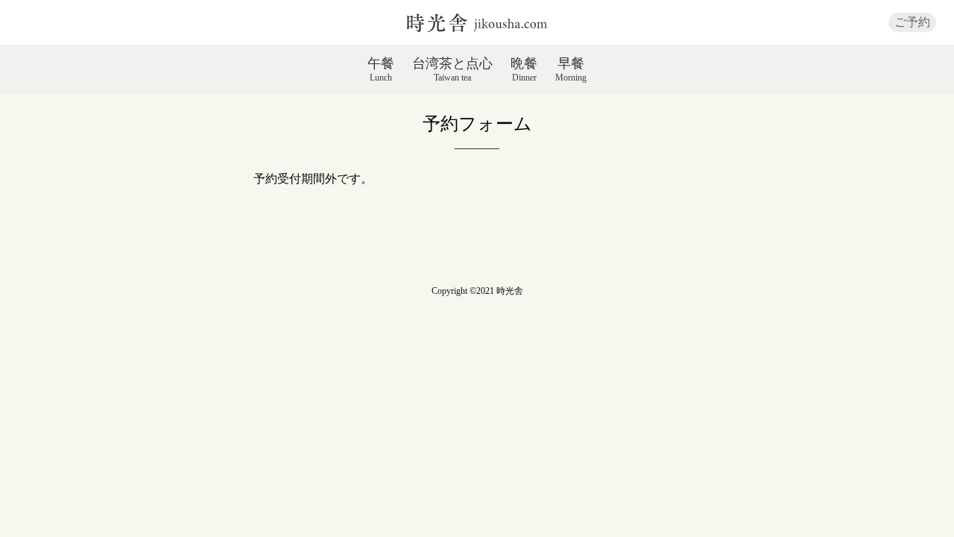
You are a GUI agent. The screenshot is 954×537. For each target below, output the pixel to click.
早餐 (571, 69)
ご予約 (912, 22)
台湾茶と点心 (452, 69)
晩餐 (524, 69)
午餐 (380, 69)
